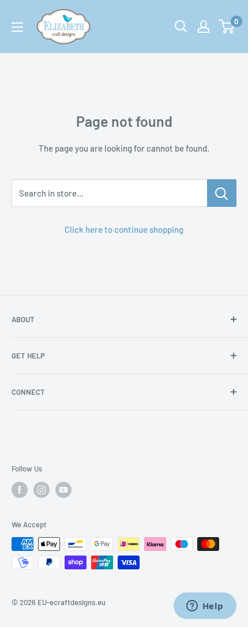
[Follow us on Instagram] (41, 490)
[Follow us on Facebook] (20, 490)
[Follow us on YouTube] (63, 490)
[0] (227, 26)
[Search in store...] (221, 193)
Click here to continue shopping (124, 229)
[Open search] (181, 26)
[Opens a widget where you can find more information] (204, 606)
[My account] (203, 26)
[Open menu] (17, 27)
